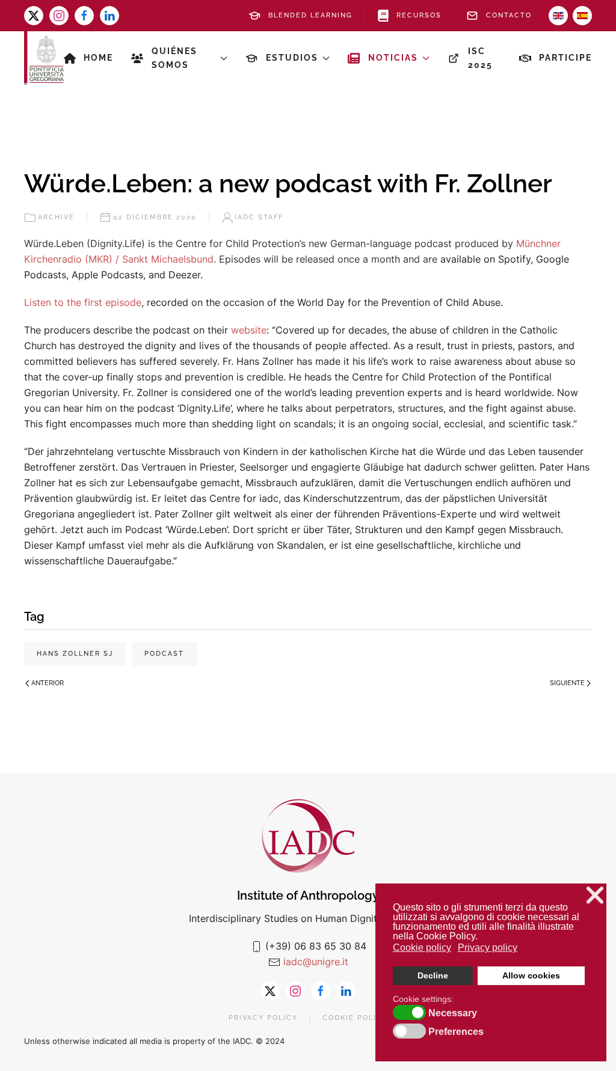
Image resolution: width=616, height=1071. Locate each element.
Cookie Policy (355, 1018)
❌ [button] (595, 895)
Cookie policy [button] (422, 947)
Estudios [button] (292, 58)
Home (98, 58)
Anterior (47, 683)
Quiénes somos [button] (174, 58)
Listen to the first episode (82, 302)
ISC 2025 (480, 58)
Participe (565, 58)
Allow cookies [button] (531, 975)
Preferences (456, 1032)
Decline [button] (432, 975)
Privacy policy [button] (487, 947)
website (248, 330)
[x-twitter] (33, 15)
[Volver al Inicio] (44, 58)
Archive (56, 217)
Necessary (452, 1013)
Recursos (419, 15)
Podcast (164, 654)
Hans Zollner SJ (75, 654)
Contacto (509, 15)
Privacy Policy (263, 1018)
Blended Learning (310, 15)
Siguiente (567, 683)
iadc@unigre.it (315, 962)
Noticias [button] (393, 58)
